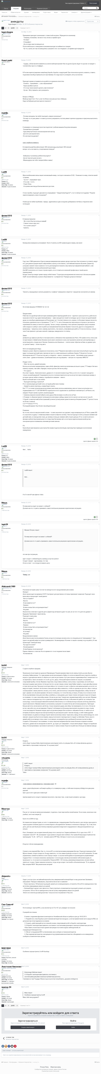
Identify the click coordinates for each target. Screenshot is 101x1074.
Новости (4, 12)
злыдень (6, 758)
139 (3, 673)
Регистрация (93, 3)
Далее (12, 28)
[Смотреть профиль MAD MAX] (5, 950)
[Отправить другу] (12, 1046)
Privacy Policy (44, 1067)
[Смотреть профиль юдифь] (5, 115)
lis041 (4, 665)
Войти (73, 1027)
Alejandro (6, 876)
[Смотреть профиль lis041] (4, 669)
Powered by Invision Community (50, 1071)
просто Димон (87, 441)
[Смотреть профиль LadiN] (4, 174)
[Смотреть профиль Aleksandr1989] (7, 588)
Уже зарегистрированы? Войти (75, 3)
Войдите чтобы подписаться (75, 21)
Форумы (16, 8)
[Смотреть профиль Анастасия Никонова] (9, 969)
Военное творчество (36, 24)
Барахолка (64, 12)
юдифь (5, 113)
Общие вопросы (15, 12)
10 (3, 954)
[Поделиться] (98, 32)
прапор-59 (6, 987)
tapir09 (5, 524)
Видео (56, 12)
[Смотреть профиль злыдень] (5, 762)
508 (3, 910)
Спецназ (74, 12)
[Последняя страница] (17, 28)
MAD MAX (6, 948)
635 (3, 814)
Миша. (5, 503)
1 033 (3, 765)
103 (3, 993)
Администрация (42, 8)
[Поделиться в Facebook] (9, 1046)
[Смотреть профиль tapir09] (4, 526)
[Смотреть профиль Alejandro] (5, 880)
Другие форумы (86, 12)
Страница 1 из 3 (24, 28)
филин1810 (7, 216)
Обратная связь (55, 1067)
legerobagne (12, 24)
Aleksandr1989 (8, 586)
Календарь (27, 8)
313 (3, 883)
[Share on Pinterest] (15, 1046)
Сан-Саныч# (7, 904)
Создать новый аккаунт (27, 1027)
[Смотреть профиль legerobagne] (6, 21)
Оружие (26, 12)
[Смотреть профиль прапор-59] (6, 989)
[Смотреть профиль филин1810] (6, 218)
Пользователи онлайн (8, 16)
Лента (6, 8)
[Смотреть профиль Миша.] (4, 505)
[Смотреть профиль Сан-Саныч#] (6, 906)
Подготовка (46, 12)
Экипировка (36, 12)
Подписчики (90, 21)
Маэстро (6, 809)
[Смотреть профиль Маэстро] (5, 811)
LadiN (4, 172)
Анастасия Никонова (11, 966)
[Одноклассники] (6, 1046)
